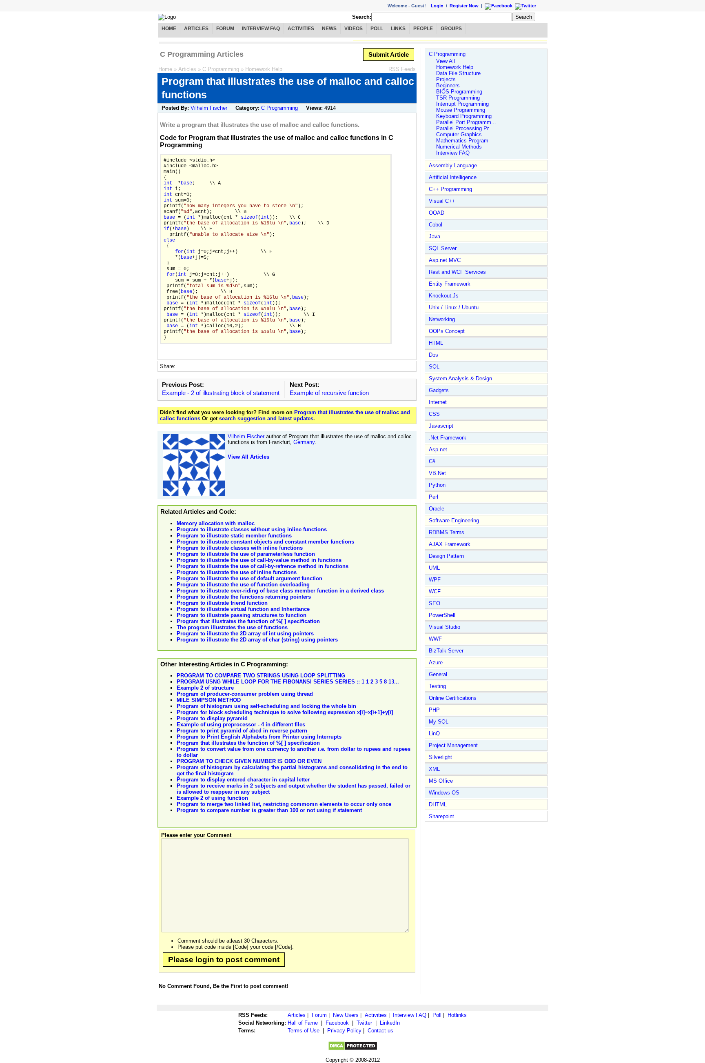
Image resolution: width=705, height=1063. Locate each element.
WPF (435, 580)
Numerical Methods (459, 147)
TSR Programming (458, 98)
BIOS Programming (459, 92)
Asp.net (438, 449)
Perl (433, 497)
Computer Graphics (459, 134)
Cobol (435, 225)
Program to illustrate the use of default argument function (249, 578)
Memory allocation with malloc (216, 523)
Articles (196, 28)
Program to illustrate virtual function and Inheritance (243, 609)
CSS (434, 414)
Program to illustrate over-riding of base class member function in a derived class (280, 591)
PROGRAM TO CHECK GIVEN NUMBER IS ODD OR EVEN (249, 761)
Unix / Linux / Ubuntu (454, 307)
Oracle (436, 509)
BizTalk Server (446, 651)
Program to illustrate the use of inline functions (237, 572)
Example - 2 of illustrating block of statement (220, 392)
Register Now (464, 5)
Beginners (448, 85)
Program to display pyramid (212, 718)
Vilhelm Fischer (209, 108)
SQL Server (443, 248)
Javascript (441, 426)
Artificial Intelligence (453, 177)
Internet (438, 402)
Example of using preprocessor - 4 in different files (241, 724)
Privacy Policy (344, 1030)
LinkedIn (390, 1023)
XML (434, 769)
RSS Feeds (402, 69)
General (438, 674)
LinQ (434, 733)
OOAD (436, 213)
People (423, 28)
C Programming (220, 69)
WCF (435, 591)
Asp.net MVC (445, 260)
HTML (436, 343)
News (329, 28)
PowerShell (442, 615)
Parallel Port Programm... (466, 122)
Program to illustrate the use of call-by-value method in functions (259, 560)
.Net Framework (447, 438)
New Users (346, 1015)
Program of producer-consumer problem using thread (245, 694)
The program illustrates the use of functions (232, 627)
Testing (437, 686)
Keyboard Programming (464, 116)
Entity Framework (449, 284)
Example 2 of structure (205, 688)
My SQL (438, 722)
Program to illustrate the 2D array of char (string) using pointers (257, 640)
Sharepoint (441, 816)
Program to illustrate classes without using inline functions (252, 529)
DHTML (438, 804)
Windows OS (444, 793)
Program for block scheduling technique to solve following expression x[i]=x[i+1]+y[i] (285, 712)
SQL (434, 367)
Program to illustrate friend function (222, 603)
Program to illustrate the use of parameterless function (246, 554)
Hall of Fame (303, 1023)
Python (437, 485)
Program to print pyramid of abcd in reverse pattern (242, 731)
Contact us (380, 1030)
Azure (436, 662)
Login (437, 5)
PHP (434, 710)
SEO (434, 603)
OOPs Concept (447, 331)
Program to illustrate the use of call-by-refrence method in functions (262, 566)
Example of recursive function (329, 392)
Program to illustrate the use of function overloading (243, 584)
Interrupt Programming (462, 104)
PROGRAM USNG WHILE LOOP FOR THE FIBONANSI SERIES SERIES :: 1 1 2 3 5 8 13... (288, 682)
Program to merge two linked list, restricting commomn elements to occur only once (284, 804)
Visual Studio (444, 627)
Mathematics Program (462, 141)
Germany (304, 442)
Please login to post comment (223, 959)
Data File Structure (458, 73)
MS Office (441, 781)
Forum (225, 28)
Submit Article (388, 54)
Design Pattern (446, 556)
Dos (433, 355)
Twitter (364, 1023)
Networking (442, 319)
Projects (446, 79)
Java (434, 236)
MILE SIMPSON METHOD (209, 700)
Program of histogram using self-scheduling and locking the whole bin (266, 706)
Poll (376, 28)
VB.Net (437, 473)
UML (434, 568)
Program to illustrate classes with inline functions (240, 548)
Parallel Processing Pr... (464, 128)
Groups (451, 28)
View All (445, 61)
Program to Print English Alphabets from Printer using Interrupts (259, 737)
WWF (435, 639)
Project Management (453, 745)
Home (169, 28)
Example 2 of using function (212, 798)
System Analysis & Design (460, 378)
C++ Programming (450, 189)
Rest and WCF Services (457, 272)
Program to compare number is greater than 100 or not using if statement (269, 810)
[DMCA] (352, 1049)
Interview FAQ (261, 28)
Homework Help (263, 69)
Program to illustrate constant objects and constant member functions (265, 542)
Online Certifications (453, 698)
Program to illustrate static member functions (234, 536)
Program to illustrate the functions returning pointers (244, 597)
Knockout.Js (444, 296)
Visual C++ (442, 201)
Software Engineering (454, 520)
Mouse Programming (460, 110)
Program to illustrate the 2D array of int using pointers (245, 633)
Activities (301, 28)
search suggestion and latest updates (266, 418)
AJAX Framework (449, 544)
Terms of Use (303, 1030)
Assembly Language (453, 165)
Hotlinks (457, 1015)
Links (398, 28)
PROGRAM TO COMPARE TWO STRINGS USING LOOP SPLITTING (261, 675)
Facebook (337, 1023)
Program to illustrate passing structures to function (241, 615)
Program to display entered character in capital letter (243, 780)
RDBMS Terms (446, 532)
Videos (353, 28)
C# (432, 461)
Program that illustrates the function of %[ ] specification (248, 621)
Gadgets (439, 390)
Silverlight (440, 757)
